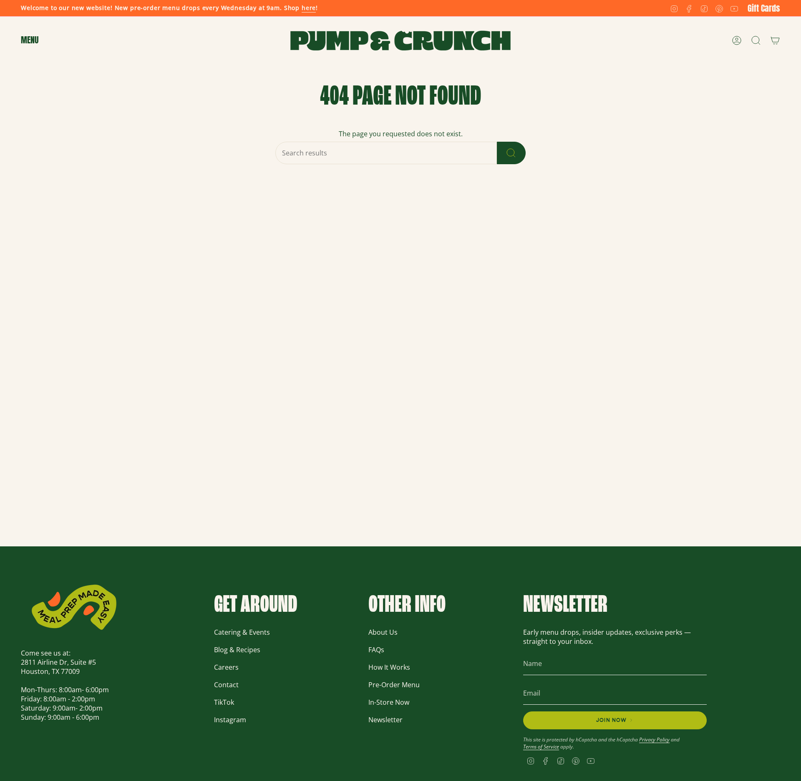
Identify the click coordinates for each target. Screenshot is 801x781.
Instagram (230, 719)
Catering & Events (242, 632)
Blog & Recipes (237, 649)
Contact (226, 684)
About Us (383, 632)
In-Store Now (388, 702)
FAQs (376, 649)
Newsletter (385, 719)
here (309, 8)
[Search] (511, 153)
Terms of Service (541, 746)
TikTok (224, 702)
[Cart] (775, 40)
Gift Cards (764, 8)
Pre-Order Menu (394, 684)
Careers (226, 667)
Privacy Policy (654, 739)
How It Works (389, 667)
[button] (30, 40)
